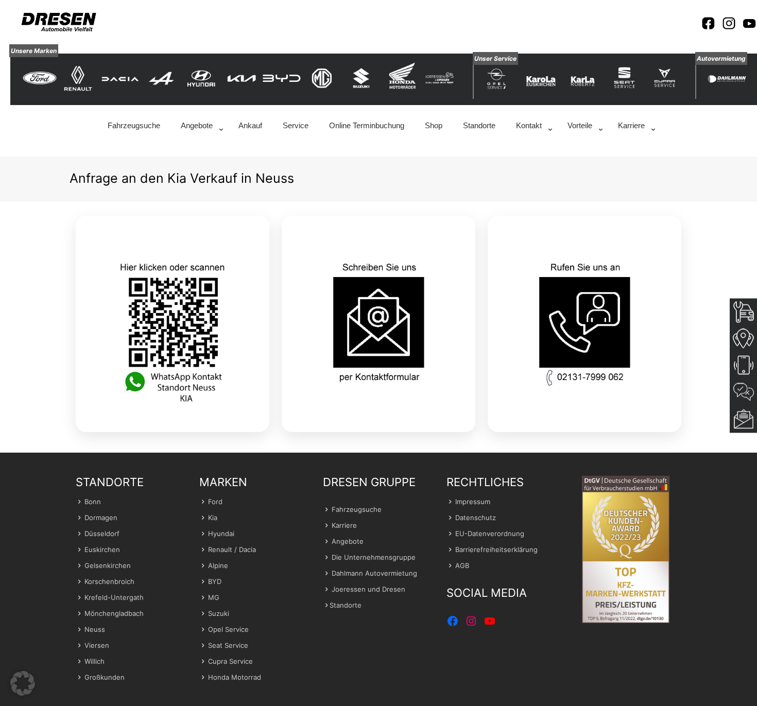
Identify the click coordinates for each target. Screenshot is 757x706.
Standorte (346, 605)
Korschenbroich (109, 581)
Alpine (218, 565)
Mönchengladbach (114, 613)
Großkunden (104, 677)
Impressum (472, 501)
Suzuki (218, 613)
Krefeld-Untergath (114, 597)
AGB (462, 565)
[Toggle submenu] (199, 151)
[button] (22, 683)
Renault (220, 549)
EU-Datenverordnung (489, 533)
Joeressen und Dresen (368, 589)
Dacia (247, 549)
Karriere (344, 525)
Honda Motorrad (234, 677)
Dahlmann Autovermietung (374, 573)
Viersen (96, 645)
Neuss (94, 629)
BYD (214, 581)
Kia (212, 517)
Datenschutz (475, 517)
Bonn (92, 501)
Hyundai (221, 533)
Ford (215, 501)
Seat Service (228, 645)
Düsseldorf (101, 533)
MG (213, 597)
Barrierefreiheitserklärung (496, 549)
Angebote (348, 541)
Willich (94, 661)
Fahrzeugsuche (357, 509)
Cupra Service (230, 661)
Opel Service (228, 629)
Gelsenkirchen (107, 565)
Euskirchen (102, 549)
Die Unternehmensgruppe (374, 557)
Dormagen (100, 517)
